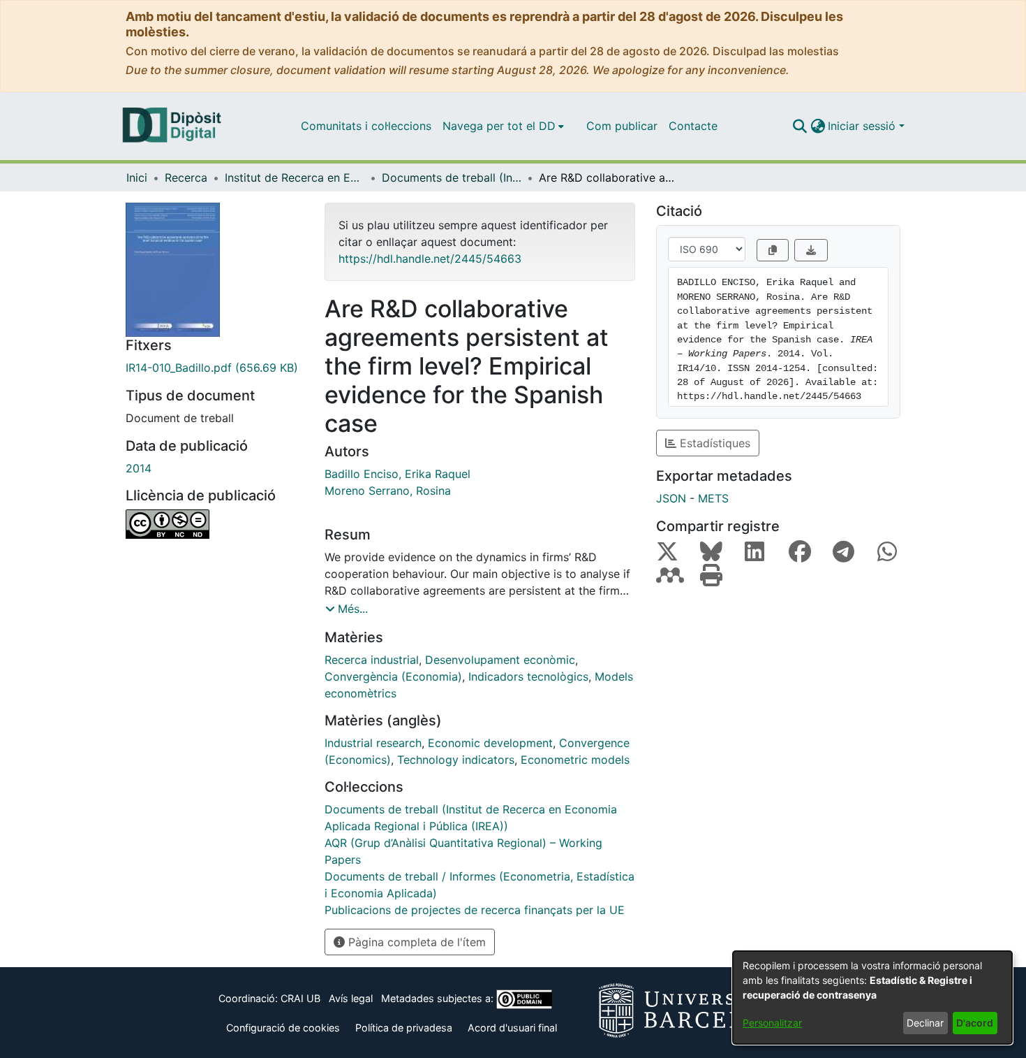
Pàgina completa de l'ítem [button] (415, 942)
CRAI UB (300, 998)
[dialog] (872, 997)
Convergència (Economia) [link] (393, 676)
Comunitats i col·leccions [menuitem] (366, 126)
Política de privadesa (403, 1028)
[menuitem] (503, 126)
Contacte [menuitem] (693, 126)
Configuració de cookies (283, 1028)
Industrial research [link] (373, 743)
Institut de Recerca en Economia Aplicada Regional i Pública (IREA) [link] (294, 177)
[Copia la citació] (773, 250)
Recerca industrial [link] (372, 660)
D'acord (974, 1023)
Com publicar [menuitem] (621, 126)
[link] (215, 367)
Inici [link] (136, 177)
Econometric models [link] (575, 760)
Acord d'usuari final (512, 1028)
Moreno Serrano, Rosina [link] (388, 491)
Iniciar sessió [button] (863, 126)
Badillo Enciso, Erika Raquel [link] (397, 474)
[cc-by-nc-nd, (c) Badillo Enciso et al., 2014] (215, 524)
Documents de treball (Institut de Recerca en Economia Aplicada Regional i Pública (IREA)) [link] (451, 177)
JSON (671, 498)
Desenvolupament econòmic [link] (500, 660)
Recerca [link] (186, 177)
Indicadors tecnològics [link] (528, 676)
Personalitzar (772, 1023)
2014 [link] (138, 468)
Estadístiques (713, 443)
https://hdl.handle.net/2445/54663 (430, 259)
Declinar (925, 1023)
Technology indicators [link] (455, 760)
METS (713, 498)
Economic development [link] (490, 743)
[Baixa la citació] (811, 250)
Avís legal (351, 998)
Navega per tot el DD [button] (499, 126)
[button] (799, 125)
